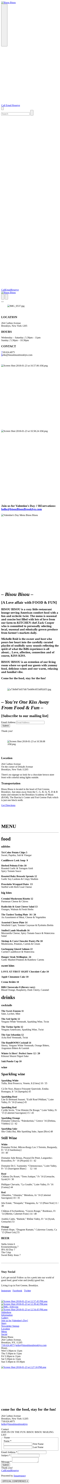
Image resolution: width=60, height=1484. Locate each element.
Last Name (37, 1447)
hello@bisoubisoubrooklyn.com (30, 1345)
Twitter (27, 1290)
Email (9, 105)
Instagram (6, 1290)
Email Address (8, 722)
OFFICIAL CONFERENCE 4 (15, 1481)
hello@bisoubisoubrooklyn (14, 1424)
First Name (38, 1444)
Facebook (17, 1290)
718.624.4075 (8, 1345)
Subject (5, 1455)
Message (6, 1462)
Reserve (16, 105)
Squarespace (20, 1475)
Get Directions (8, 805)
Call (3, 105)
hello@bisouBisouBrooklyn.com (21, 509)
